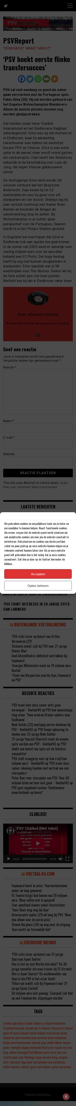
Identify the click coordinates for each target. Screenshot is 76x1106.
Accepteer (38, 574)
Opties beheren (38, 585)
